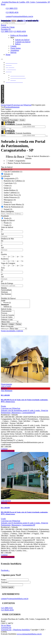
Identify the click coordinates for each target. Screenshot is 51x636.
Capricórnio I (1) (10, 183)
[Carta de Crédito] (7, 317)
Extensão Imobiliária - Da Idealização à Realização (20, 20)
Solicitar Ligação (7, 587)
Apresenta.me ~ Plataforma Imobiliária (15, 630)
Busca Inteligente (7, 211)
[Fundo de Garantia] (7, 315)
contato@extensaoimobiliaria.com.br (19, 16)
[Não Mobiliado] (6, 294)
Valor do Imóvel (7, 227)
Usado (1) (7, 225)
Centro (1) (8, 186)
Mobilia (4, 288)
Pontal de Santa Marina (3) (14, 204)
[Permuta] (7, 313)
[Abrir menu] (2, 59)
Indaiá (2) (7, 188)
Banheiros (5, 259)
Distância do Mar (7, 239)
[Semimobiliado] (6, 290)
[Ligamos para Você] (2, 103)
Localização (5, 176)
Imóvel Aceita (6, 309)
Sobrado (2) (8, 174)
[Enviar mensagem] (13, 129)
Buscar (4, 324)
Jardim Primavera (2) (11, 197)
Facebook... (5, 570)
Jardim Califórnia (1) (11, 193)
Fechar (18, 324)
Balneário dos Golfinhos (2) (14, 181)
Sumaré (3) (8, 209)
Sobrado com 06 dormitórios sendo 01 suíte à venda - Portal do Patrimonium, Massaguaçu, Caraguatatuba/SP (24, 411)
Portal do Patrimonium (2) (13, 207)
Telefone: (4, 582)
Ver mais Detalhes (7, 451)
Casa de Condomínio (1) (13, 172)
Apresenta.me (6, 628)
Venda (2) (7, 218)
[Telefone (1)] (15, 307)
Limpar (11, 324)
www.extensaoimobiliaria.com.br (29, 634)
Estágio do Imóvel (8, 220)
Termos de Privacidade (10, 120)
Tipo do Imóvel (6, 167)
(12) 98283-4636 (12, 12)
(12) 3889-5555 (11, 8)
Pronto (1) (7, 223)
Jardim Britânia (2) (11, 190)
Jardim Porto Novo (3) (12, 195)
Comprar (4, 449)
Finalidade (5, 216)
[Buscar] (2, 23)
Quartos (4, 254)
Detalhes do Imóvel (8, 298)
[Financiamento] (7, 311)
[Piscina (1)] (15, 303)
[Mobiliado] (6, 292)
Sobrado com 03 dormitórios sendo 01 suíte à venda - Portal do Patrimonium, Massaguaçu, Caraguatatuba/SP (24, 524)
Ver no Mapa (6, 625)
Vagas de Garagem (8, 263)
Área (3, 268)
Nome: (3, 580)
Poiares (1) (8, 202)
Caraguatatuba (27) (11, 178)
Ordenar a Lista (7, 320)
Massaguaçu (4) (10, 200)
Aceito (22, 120)
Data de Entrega (7, 283)
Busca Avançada (7, 326)
